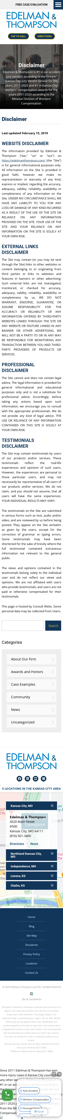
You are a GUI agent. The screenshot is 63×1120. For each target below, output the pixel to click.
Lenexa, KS (18, 876)
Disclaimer (31, 945)
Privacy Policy (31, 954)
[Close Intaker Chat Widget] (59, 1074)
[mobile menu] (58, 4)
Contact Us (31, 972)
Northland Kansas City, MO (26, 855)
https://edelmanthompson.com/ (23, 160)
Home (31, 917)
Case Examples (23, 684)
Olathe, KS (18, 885)
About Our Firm (23, 659)
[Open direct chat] (53, 1074)
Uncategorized (22, 722)
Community (20, 697)
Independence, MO (23, 866)
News (15, 709)
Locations (31, 963)
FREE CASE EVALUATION (31, 4)
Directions (45, 36)
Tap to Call (18, 36)
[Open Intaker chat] (22, 1118)
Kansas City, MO (22, 805)
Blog (31, 926)
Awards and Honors (27, 671)
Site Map (31, 935)
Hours (34, 843)
